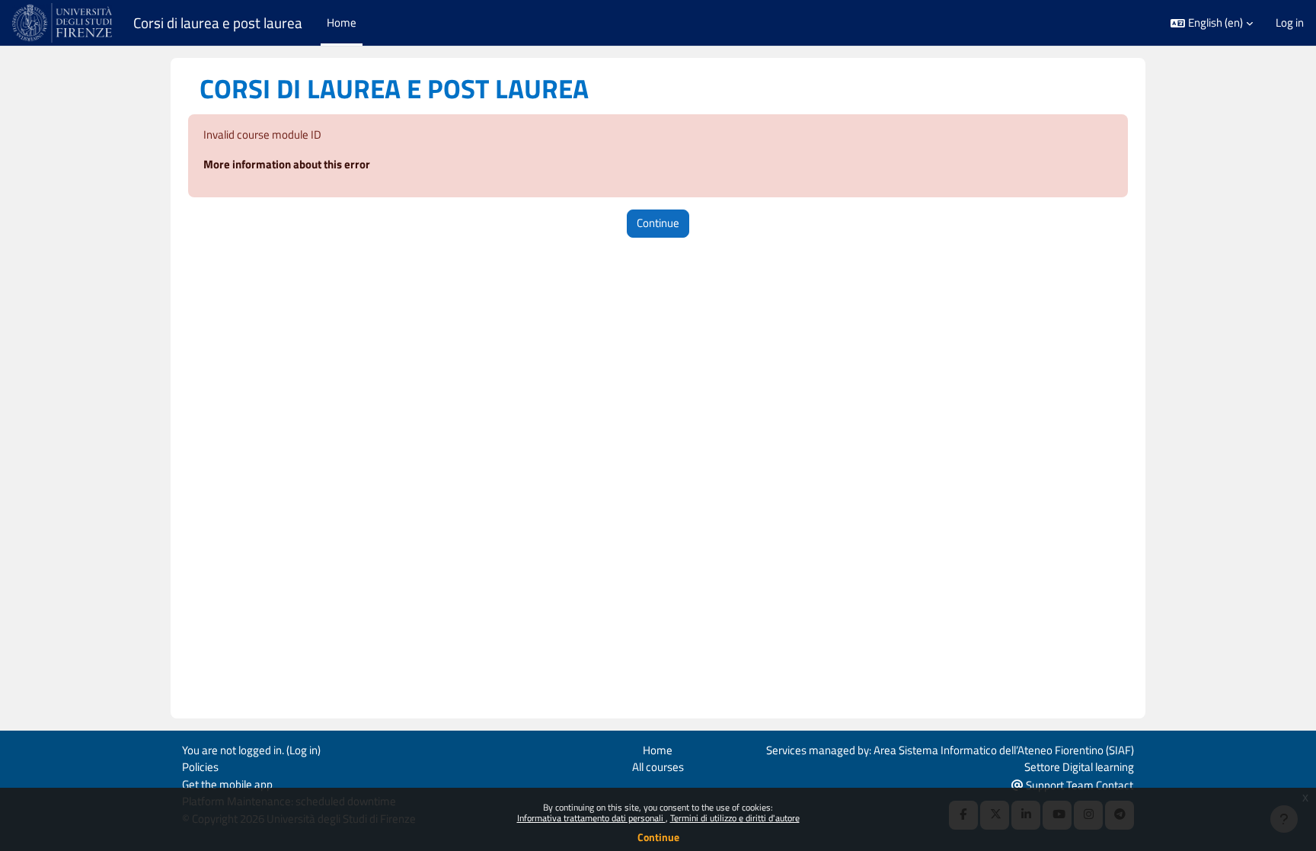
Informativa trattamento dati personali (591, 818)
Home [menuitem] (341, 22)
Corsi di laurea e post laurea (217, 23)
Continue (658, 837)
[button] (1212, 23)
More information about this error (286, 164)
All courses (658, 767)
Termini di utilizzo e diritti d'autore (735, 818)
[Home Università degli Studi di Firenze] (63, 23)
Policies (200, 767)
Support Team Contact (1078, 785)
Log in (1290, 22)
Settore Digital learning (1079, 767)
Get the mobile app (227, 784)
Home (657, 750)
